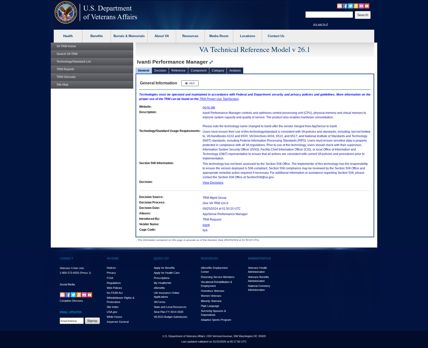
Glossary (66, 77)
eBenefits (159, 287)
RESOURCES (209, 258)
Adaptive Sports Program (216, 319)
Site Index (113, 306)
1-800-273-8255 (69, 272)
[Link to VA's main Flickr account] (361, 5)
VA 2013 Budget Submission (170, 316)
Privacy (111, 272)
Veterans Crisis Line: (72, 268)
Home (66, 46)
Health (68, 36)
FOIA (110, 277)
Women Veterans (211, 295)
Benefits (96, 36)
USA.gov (112, 311)
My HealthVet (162, 282)
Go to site (209, 107)
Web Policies (114, 287)
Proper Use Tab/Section (219, 99)
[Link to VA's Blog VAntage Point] (356, 5)
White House (114, 316)
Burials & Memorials (129, 36)
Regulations (114, 282)
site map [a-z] (320, 24)
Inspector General (118, 321)
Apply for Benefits (164, 267)
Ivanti (206, 225)
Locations (247, 36)
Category (218, 70)
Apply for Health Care (167, 272)
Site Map (62, 84)
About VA (162, 36)
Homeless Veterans (212, 290)
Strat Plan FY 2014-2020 (168, 311)
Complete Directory (71, 300)
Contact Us (276, 36)
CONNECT (66, 258)
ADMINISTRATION (259, 258)
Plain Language (210, 305)
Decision (160, 70)
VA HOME (113, 258)
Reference (178, 70)
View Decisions (213, 182)
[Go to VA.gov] (96, 12)
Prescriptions (162, 277)
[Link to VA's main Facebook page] (345, 5)
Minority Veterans (211, 300)
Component (199, 70)
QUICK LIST (161, 258)
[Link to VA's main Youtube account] (367, 5)
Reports (65, 69)
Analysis (235, 70)
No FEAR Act (115, 292)
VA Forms (159, 301)
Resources (190, 36)
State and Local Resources (170, 306)
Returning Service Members (218, 276)
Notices (111, 267)
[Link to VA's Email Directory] (339, 5)
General (143, 70)
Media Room (219, 36)
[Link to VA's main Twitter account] (350, 5)
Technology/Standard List (73, 61)
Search (67, 54)
